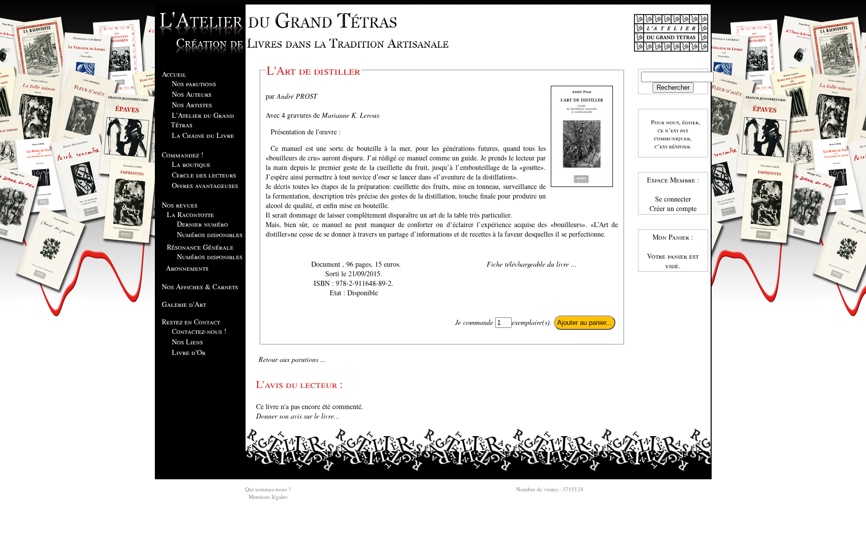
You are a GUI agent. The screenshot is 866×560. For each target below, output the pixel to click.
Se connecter (673, 199)
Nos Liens (187, 341)
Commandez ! (182, 154)
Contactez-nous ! (199, 331)
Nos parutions (194, 83)
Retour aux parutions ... (292, 359)
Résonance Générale (200, 247)
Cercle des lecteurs (204, 174)
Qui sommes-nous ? (268, 489)
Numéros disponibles (210, 234)
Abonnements (187, 268)
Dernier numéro (202, 224)
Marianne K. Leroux (350, 115)
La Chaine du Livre (203, 135)
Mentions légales (268, 496)
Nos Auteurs (191, 94)
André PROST (297, 96)
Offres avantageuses (205, 185)
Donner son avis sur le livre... (298, 416)
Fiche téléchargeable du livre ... (532, 264)
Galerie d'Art (184, 304)
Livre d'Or (188, 352)
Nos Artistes (192, 104)
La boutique (191, 164)
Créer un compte (673, 208)
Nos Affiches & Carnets (200, 286)
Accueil (174, 74)
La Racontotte (190, 214)
